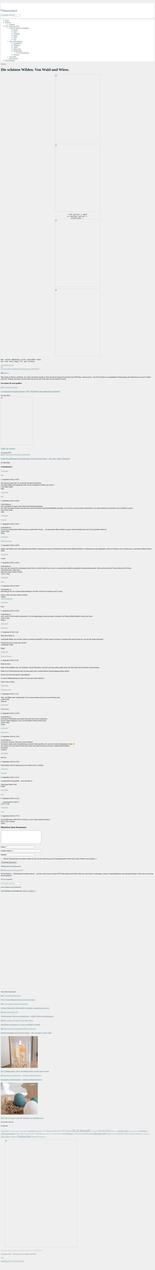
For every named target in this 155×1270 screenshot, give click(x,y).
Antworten (4, 471)
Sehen (127, 1133)
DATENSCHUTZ (18, 1261)
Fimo (15, 37)
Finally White (4, 628)
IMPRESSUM (6, 1261)
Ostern (15, 47)
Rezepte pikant (88, 1133)
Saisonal (113, 1133)
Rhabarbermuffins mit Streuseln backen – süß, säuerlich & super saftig (26, 1033)
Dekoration (57, 1131)
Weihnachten (17, 51)
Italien (138, 1131)
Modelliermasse (30, 1133)
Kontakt (12, 24)
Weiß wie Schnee (8, 448)
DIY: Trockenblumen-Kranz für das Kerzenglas (18, 1000)
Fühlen (108, 1131)
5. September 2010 (7, 365)
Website (3, 855)
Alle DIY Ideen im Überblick (19, 28)
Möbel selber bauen (47, 1133)
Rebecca (8, 22)
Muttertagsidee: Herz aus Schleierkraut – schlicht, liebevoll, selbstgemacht (27, 1016)
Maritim (23, 1133)
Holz (15, 32)
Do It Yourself (81, 1130)
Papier (15, 30)
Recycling (80, 1133)
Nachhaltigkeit (56, 1133)
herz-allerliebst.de (7, 599)
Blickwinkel (4, 773)
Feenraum (3, 519)
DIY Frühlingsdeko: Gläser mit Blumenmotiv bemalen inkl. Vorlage (25, 1071)
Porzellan (16, 34)
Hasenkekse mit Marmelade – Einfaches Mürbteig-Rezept (21, 1080)
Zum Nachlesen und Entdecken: (11, 891)
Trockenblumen (146, 1133)
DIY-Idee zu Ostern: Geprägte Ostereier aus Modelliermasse (22, 1118)
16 (2, 367)
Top (2, 1258)
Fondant (95, 1131)
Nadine (2, 581)
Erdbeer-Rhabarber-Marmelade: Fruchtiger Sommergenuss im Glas (25, 1008)
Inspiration (134, 1131)
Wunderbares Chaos (6, 689)
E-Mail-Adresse (7, 851)
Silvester (16, 54)
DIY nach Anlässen (15, 41)
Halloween (17, 49)
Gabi (2, 794)
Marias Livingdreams (6, 656)
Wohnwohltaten (5, 732)
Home (7, 20)
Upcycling (12, 56)
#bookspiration (5, 1131)
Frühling (101, 1131)
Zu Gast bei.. (41, 1137)
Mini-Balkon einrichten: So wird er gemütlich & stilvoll (20, 1025)
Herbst (121, 1131)
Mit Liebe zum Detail (6, 541)
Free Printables (10, 60)
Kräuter (18, 1133)
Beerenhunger (39, 1131)
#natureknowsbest (14, 1131)
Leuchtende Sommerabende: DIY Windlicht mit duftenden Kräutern (30, 391)
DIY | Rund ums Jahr (12, 26)
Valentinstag (17, 43)
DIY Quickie (13, 58)
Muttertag (16, 45)
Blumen (3, 64)
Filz (14, 39)
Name (3, 847)
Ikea (130, 1131)
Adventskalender (23, 53)
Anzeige (31, 1131)
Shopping (132, 1133)
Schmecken (120, 1133)
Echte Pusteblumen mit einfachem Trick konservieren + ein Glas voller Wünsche (35, 459)
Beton (15, 35)
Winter (34, 1136)
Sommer (138, 1133)
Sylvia (2, 811)
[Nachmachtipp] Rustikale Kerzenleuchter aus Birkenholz (20, 369)
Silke (2, 475)
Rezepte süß (99, 1133)
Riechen (108, 1133)
